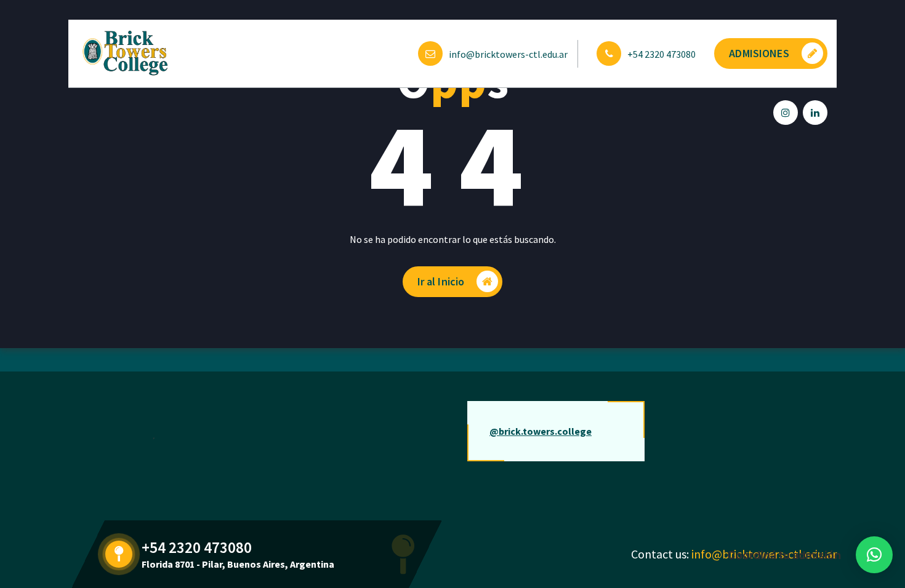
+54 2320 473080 (661, 54)
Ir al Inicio (441, 281)
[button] (874, 554)
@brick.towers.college (540, 431)
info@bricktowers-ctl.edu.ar (508, 54)
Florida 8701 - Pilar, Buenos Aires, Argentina (238, 564)
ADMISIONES (759, 53)
